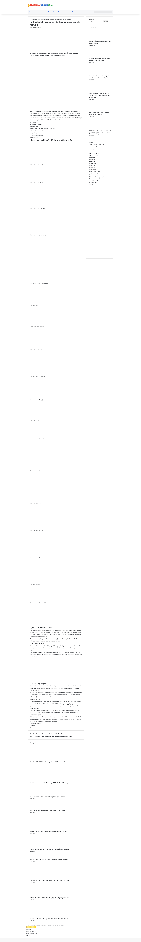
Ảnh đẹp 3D (91, 150)
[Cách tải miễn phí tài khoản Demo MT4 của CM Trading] (97, 39)
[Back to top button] (0, 937)
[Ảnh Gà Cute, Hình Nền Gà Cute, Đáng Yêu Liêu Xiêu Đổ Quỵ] (35, 857)
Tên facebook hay (93, 182)
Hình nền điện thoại (94, 153)
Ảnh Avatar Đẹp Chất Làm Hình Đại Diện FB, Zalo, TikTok (47, 810)
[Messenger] (33, 727)
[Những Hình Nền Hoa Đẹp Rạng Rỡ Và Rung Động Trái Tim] (44, 829)
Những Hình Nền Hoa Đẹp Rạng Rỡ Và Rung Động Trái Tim (48, 831)
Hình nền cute (92, 159)
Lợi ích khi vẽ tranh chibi (36, 131)
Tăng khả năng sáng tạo (36, 135)
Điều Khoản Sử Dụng (31, 933)
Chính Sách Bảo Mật (31, 931)
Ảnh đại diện (92, 161)
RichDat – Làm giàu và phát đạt (96, 146)
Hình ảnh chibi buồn (36, 53)
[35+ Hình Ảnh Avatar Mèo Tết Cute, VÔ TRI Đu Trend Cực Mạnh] (44, 780)
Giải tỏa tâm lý (34, 137)
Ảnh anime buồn (92, 169)
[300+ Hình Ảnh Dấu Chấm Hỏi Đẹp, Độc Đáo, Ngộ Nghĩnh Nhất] (41, 895)
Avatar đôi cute (92, 163)
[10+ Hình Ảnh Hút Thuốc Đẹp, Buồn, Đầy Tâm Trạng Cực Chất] (44, 878)
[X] (31, 727)
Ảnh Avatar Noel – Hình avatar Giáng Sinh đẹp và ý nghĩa (48, 797)
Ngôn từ (59, 12)
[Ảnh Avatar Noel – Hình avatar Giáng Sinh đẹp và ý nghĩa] (38, 794)
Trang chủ (33, 19)
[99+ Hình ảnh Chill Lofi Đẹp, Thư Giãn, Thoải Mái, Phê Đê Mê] (44, 916)
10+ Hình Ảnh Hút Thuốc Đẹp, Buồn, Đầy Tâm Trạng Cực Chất (49, 880)
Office (66, 12)
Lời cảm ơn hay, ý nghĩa (94, 171)
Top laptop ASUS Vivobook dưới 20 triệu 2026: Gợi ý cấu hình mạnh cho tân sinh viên (99, 95)
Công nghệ (50, 12)
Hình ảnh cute (92, 157)
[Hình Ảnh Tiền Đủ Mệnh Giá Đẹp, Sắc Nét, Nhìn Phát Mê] (44, 759)
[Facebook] (30, 727)
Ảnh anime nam (92, 165)
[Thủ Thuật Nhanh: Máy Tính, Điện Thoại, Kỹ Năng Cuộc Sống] (40, 5)
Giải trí (73, 12)
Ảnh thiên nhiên (92, 151)
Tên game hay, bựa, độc (94, 178)
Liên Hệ (28, 935)
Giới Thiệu (28, 929)
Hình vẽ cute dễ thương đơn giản (96, 176)
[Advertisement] (56, 39)
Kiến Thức (42, 12)
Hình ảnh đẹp (32, 12)
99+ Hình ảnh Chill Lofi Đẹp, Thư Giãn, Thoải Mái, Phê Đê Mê (49, 919)
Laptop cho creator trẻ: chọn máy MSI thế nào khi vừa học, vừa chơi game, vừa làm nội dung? (100, 132)
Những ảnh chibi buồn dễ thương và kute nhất (42, 128)
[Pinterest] (32, 727)
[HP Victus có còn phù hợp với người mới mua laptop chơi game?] (97, 56)
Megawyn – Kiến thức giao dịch (96, 144)
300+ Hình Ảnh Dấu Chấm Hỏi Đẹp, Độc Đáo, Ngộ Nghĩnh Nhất (49, 898)
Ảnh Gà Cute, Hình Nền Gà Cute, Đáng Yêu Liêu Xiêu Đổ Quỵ (49, 859)
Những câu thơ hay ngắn (95, 173)
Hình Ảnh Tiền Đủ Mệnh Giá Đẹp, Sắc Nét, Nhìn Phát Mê (47, 762)
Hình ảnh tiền (92, 167)
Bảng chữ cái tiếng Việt (94, 175)
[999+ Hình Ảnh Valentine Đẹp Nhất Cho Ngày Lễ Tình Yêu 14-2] (41, 847)
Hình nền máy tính (93, 155)
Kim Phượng (33, 27)
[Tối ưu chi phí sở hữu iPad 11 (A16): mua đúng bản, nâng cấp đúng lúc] (97, 74)
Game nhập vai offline (94, 180)
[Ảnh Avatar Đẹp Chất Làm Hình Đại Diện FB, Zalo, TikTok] (38, 808)
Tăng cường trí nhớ (35, 133)
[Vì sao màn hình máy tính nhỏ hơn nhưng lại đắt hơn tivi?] (97, 110)
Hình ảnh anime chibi (36, 124)
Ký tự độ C (91, 184)
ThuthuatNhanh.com (59, 925)
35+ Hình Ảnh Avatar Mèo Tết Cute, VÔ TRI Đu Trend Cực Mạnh (49, 783)
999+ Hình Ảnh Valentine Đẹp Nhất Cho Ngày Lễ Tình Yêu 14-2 (49, 849)
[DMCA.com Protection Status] (31, 927)
